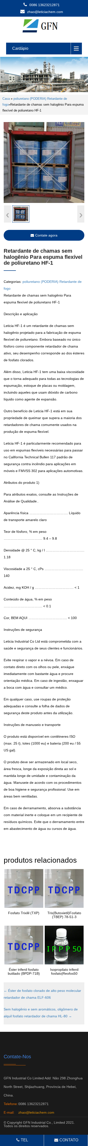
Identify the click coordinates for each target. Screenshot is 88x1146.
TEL (24, 1140)
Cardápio (20, 48)
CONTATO (68, 1140)
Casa (6, 98)
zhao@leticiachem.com (45, 12)
